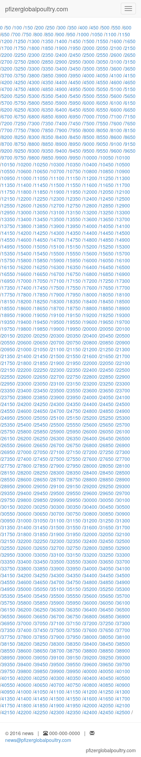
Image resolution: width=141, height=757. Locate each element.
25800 (24, 431)
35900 (57, 602)
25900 (57, 431)
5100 (116, 89)
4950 (75, 89)
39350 (8, 664)
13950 (74, 226)
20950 (8, 349)
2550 (102, 54)
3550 (102, 68)
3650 (130, 68)
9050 (102, 143)
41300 (123, 691)
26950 (8, 452)
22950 (8, 383)
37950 (74, 636)
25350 (8, 424)
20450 (107, 335)
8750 (20, 143)
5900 (61, 102)
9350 (47, 150)
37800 (24, 636)
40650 (41, 684)
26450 (107, 438)
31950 (74, 534)
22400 (90, 369)
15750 (8, 260)
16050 (107, 260)
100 (18, 27)
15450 (41, 253)
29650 (107, 493)
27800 (24, 465)
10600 (24, 171)
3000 (89, 61)
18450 (107, 301)
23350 (8, 390)
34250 (41, 575)
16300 (57, 267)
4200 (6, 82)
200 (40, 27)
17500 (57, 287)
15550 (74, 253)
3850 (47, 75)
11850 (41, 191)
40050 (107, 671)
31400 (24, 527)
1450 (75, 41)
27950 (74, 465)
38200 (24, 643)
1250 (20, 41)
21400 (24, 356)
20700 (57, 342)
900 (60, 34)
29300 (123, 486)
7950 (75, 130)
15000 (24, 246)
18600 (24, 308)
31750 (8, 534)
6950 (75, 116)
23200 (90, 383)
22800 (90, 376)
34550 (8, 582)
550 (116, 27)
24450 (107, 404)
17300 (123, 280)
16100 (123, 260)
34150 (8, 575)
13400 (24, 219)
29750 (8, 499)
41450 (41, 698)
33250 (107, 554)
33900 (57, 568)
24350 (74, 404)
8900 (61, 143)
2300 (34, 54)
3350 (47, 68)
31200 (90, 520)
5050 (102, 89)
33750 (8, 568)
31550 (74, 527)
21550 (74, 356)
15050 (41, 246)
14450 (107, 232)
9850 (47, 157)
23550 (74, 390)
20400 (90, 335)
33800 (24, 568)
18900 (123, 308)
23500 (57, 390)
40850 (107, 684)
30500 (123, 506)
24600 (24, 410)
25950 (74, 431)
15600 (90, 253)
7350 (47, 123)
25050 (41, 417)
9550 (102, 150)
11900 (57, 191)
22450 (107, 369)
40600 (24, 684)
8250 (20, 137)
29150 (74, 486)
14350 (74, 232)
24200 (24, 404)
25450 (41, 424)
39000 (24, 657)
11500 (57, 184)
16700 (57, 273)
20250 (41, 335)
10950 (8, 178)
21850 (41, 362)
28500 (123, 472)
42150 (8, 712)
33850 (41, 568)
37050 (41, 623)
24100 (123, 397)
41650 (107, 698)
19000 (24, 315)
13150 (74, 212)
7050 (102, 116)
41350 (8, 698)
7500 (89, 123)
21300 (123, 349)
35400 (24, 595)
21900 (57, 362)
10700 (57, 171)
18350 (74, 301)
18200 (24, 301)
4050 (102, 75)
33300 (123, 554)
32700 (57, 547)
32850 (107, 547)
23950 (74, 397)
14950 (8, 246)
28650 (41, 479)
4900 (61, 89)
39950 (74, 671)
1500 (89, 41)
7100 (116, 116)
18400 (90, 301)
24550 (8, 410)
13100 (57, 212)
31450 (41, 527)
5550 (102, 95)
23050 (41, 383)
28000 (90, 465)
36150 (8, 609)
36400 (90, 609)
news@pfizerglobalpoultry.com (38, 739)
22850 (107, 376)
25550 (74, 424)
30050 (107, 499)
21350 (8, 356)
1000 (83, 34)
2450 (75, 54)
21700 (123, 356)
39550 (74, 664)
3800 (34, 75)
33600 (90, 561)
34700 (57, 582)
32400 (90, 541)
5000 (89, 89)
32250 (41, 541)
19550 (74, 321)
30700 (57, 513)
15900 (57, 260)
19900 (57, 328)
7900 (61, 130)
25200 (90, 417)
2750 (20, 61)
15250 (107, 246)
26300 (57, 438)
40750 (74, 684)
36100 (123, 602)
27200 (90, 452)
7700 (6, 130)
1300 (34, 41)
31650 (107, 527)
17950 (74, 294)
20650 (41, 342)
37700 (123, 630)
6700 (6, 116)
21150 (74, 349)
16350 (74, 267)
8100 (116, 130)
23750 (8, 397)
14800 (90, 239)
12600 (24, 205)
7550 (102, 123)
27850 (41, 465)
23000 (24, 383)
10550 (8, 171)
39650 (107, 664)
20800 (90, 342)
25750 (8, 431)
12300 (57, 198)
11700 (123, 184)
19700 (123, 321)
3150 (130, 61)
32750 (74, 547)
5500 (89, 95)
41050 (41, 691)
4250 (20, 82)
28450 (107, 472)
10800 (90, 171)
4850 (47, 89)
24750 (74, 410)
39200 (90, 657)
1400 (61, 41)
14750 (74, 239)
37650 (107, 630)
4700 (6, 89)
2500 (89, 54)
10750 (74, 171)
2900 (61, 61)
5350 (47, 95)
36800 (90, 616)
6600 (116, 109)
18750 (74, 308)
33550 (74, 561)
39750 (8, 671)
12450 (107, 198)
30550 (8, 513)
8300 (34, 137)
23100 (57, 383)
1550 (102, 41)
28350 (74, 472)
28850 (107, 479)
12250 (41, 198)
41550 (74, 698)
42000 (90, 705)
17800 (24, 294)
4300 (34, 82)
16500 (123, 267)
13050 (41, 212)
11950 (74, 191)
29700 (123, 493)
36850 (107, 616)
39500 (57, 664)
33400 (24, 561)
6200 (6, 109)
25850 (41, 431)
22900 (123, 376)
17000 (24, 280)
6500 (89, 109)
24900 (123, 410)
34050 (107, 568)
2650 (130, 54)
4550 (102, 82)
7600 (116, 123)
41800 (24, 705)
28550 (8, 479)
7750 (20, 130)
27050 (41, 452)
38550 (8, 650)
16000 (90, 260)
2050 (102, 48)
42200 (24, 712)
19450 (41, 321)
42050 (107, 705)
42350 (74, 712)
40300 (57, 677)
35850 (41, 602)
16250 (41, 267)
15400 (24, 253)
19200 (90, 315)
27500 (57, 458)
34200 (24, 575)
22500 (123, 369)
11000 (24, 178)
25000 (24, 417)
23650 (107, 390)
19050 (41, 315)
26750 (74, 445)
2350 (47, 54)
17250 (107, 280)
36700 (57, 616)
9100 (116, 143)
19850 (41, 328)
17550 (74, 287)
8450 (75, 137)
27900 (57, 465)
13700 (123, 219)
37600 (90, 630)
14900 (123, 239)
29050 (41, 486)
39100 (57, 657)
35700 (123, 595)
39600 (90, 664)
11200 (90, 178)
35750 (8, 602)
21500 (57, 356)
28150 (8, 472)
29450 (41, 493)
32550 (8, 547)
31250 (107, 520)
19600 (90, 321)
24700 (57, 410)
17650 (107, 287)
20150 (8, 335)
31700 (123, 527)
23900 (57, 397)
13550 (74, 219)
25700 (123, 424)
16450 (107, 267)
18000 (90, 294)
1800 (34, 48)
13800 (24, 226)
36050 (107, 602)
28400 (90, 472)
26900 (123, 445)
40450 (107, 677)
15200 (90, 246)
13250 (107, 212)
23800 (24, 397)
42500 (123, 712)
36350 (74, 609)
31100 (57, 520)
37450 (41, 630)
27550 (74, 458)
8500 (89, 137)
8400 (61, 137)
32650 (41, 547)
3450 (75, 68)
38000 (90, 636)
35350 (8, 595)
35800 (24, 602)
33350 (8, 561)
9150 (130, 143)
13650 (107, 219)
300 (61, 27)
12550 (8, 205)
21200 (90, 349)
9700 (6, 157)
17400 (24, 287)
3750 (20, 75)
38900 (123, 650)
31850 (41, 534)
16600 (24, 273)
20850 (107, 342)
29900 (57, 499)
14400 (90, 232)
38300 (57, 643)
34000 (90, 568)
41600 (90, 698)
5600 (116, 95)
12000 (90, 191)
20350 (74, 335)
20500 (123, 335)
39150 (74, 657)
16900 (123, 273)
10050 (107, 157)
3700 (6, 75)
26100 (123, 431)
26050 (107, 431)
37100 (57, 623)
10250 (41, 164)
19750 (8, 328)
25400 (24, 424)
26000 (90, 431)
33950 (74, 568)
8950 (75, 143)
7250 (20, 123)
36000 (90, 602)
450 (94, 27)
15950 (74, 260)
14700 (57, 239)
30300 (57, 506)
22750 (74, 376)
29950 (74, 499)
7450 (75, 123)
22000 (90, 362)
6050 (102, 102)
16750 (74, 273)
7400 (61, 123)
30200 (24, 506)
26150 (8, 438)
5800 (34, 102)
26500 (123, 438)
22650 (41, 376)
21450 (41, 356)
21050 (41, 349)
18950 (8, 315)
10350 (74, 164)
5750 (20, 102)
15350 (8, 253)
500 (105, 27)
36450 (107, 609)
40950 (8, 691)
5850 (47, 102)
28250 (41, 472)
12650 (41, 205)
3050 (102, 61)
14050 (107, 226)
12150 (8, 198)
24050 (107, 397)
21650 (107, 356)
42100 (123, 705)
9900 (61, 157)
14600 (24, 239)
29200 (90, 486)
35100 (57, 588)
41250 (107, 691)
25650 (107, 424)
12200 (24, 198)
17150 (74, 280)
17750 (8, 294)
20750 (74, 342)
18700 (57, 308)
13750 (8, 226)
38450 (107, 643)
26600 (24, 445)
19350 (8, 321)
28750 (74, 479)
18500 (123, 301)
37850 (41, 636)
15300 (123, 246)
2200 (6, 54)
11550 (74, 184)
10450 (107, 164)
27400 (24, 458)
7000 (89, 116)
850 (49, 34)
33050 (41, 554)
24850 (107, 410)
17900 (57, 294)
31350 (8, 527)
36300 (57, 609)
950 (71, 34)
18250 (41, 301)
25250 (107, 417)
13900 (57, 226)
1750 (20, 48)
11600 (90, 184)
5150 (130, 89)
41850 (41, 705)
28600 (24, 479)
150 (29, 27)
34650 (41, 582)
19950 (74, 328)
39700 (123, 664)
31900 (57, 534)
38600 (24, 650)
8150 (130, 130)
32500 (123, 541)
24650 (41, 410)
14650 (41, 239)
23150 (74, 383)
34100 (123, 568)
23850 (41, 397)
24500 (123, 404)
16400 (90, 267)
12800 (90, 205)
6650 (130, 109)
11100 (57, 178)
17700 (123, 287)
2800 (34, 61)
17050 (41, 280)
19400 (24, 321)
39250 (107, 657)
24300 (57, 404)
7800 (34, 130)
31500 (57, 527)
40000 (90, 671)
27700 (123, 458)
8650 (130, 137)
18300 (57, 301)
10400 (90, 164)
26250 (41, 438)
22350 (74, 369)
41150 (74, 691)
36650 (41, 616)
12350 (74, 198)
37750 (8, 636)
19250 (107, 315)
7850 (47, 130)
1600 (116, 41)
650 (5, 34)
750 (27, 34)
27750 (8, 465)
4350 (47, 82)
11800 (24, 191)
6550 (102, 109)
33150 (74, 554)
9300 (34, 150)
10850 (107, 171)
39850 (41, 671)
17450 (41, 287)
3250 (20, 68)
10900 (123, 171)
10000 (90, 157)
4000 (89, 75)
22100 (123, 362)
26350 (74, 438)
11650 (107, 184)
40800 (90, 684)
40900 (123, 684)
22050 (107, 362)
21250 (107, 349)
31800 (24, 534)
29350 (8, 493)
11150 (74, 178)
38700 (57, 650)
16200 (24, 267)
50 (8, 27)
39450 (41, 664)
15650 (107, 253)
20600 (24, 342)
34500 (123, 575)
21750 (8, 362)
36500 (123, 609)
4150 (130, 75)
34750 (74, 582)
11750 (8, 191)
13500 (57, 219)
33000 (24, 554)
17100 (57, 280)
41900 (57, 705)
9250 (20, 150)
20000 (90, 328)
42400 (90, 712)
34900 (123, 582)
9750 (20, 157)
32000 (90, 534)
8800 (34, 143)
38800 (90, 650)
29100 (57, 486)
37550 (74, 630)
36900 (123, 616)
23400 (24, 390)
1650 (130, 41)
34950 (8, 588)
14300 (57, 232)
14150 (8, 232)
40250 (41, 677)
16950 (8, 280)
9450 (75, 150)
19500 (57, 321)
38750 (74, 650)
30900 (123, 513)
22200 (24, 369)
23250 (107, 383)
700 (16, 34)
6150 (130, 102)
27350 (8, 458)
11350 (8, 184)
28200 (24, 472)
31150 (74, 520)
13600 (90, 219)
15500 (57, 253)
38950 (8, 657)
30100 (123, 499)
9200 (6, 150)
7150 (130, 116)
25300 (123, 417)
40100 (123, 671)
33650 (107, 561)
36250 (41, 609)
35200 (90, 588)
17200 (90, 280)
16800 (90, 273)
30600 (24, 513)
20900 (123, 342)
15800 (24, 260)
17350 (8, 287)
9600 (116, 150)
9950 (75, 157)
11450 (41, 184)
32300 (57, 541)
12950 (8, 212)
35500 (57, 595)
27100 (57, 452)
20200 (24, 335)
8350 (47, 137)
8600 (116, 137)
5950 (75, 102)
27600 (90, 458)
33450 (41, 561)
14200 (24, 232)
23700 (123, 390)
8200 (6, 137)
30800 (90, 513)
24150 (8, 404)
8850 (47, 143)
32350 (74, 541)
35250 (107, 588)
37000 (24, 623)
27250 (107, 452)
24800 (90, 410)
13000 (24, 212)
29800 (24, 499)
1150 (124, 34)
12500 (123, 198)
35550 (74, 595)
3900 (61, 75)
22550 (8, 376)
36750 (74, 616)
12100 (123, 191)
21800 (24, 362)
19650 (107, 321)
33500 (57, 561)
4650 (130, 82)
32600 (24, 547)
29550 (74, 493)
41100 (57, 691)
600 (127, 27)
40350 (74, 677)
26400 (90, 438)
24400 (90, 404)
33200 (90, 554)
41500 (57, 698)
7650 (130, 123)
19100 (57, 315)
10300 (57, 164)
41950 (74, 705)
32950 (8, 554)
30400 (90, 506)
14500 (123, 232)
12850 (107, 205)
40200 (24, 677)
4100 (116, 75)
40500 (123, 677)
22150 (8, 369)
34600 (24, 582)
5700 (6, 102)
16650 (41, 273)
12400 (90, 198)
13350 (8, 219)
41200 (90, 691)
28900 (123, 479)
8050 (102, 130)
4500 (89, 82)
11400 (24, 184)
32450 (107, 541)
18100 (123, 294)
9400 (61, 150)
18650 (41, 308)
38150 (8, 643)
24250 (41, 404)
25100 (57, 417)
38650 (41, 650)
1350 (47, 41)
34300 (57, 575)
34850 (107, 582)
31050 (41, 520)
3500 (89, 68)
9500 (89, 150)
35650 (107, 595)
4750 (20, 89)
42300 (57, 712)
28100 (123, 465)
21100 (57, 349)
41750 (8, 705)
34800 (90, 582)
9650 (130, 150)
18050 (107, 294)
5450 (75, 95)
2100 (116, 48)
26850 (107, 445)
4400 (61, 82)
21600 (90, 356)
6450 (75, 109)
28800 (90, 479)
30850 (107, 513)
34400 (90, 575)
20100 (123, 328)
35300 (123, 588)
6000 (89, 102)
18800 (90, 308)
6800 (34, 116)
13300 (123, 212)
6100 (116, 102)
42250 (41, 712)
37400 (24, 630)
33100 (57, 554)
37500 (57, 630)
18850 (107, 308)
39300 (123, 657)
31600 (90, 527)
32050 (107, 534)
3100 (116, 61)
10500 (123, 164)
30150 (8, 506)
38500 (123, 643)
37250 (107, 623)
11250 (107, 178)
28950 (8, 486)
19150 (74, 315)
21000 (24, 349)
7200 (6, 123)
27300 (123, 452)
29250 (107, 486)
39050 (41, 657)
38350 (74, 643)
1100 (110, 34)
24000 (90, 397)
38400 (90, 643)
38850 (107, 650)
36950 (8, 623)
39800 (24, 671)
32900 (123, 547)
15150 (74, 246)
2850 (47, 61)
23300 (123, 383)
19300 (123, 315)
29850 (41, 499)
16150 (8, 267)
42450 (107, 712)
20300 (57, 335)
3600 (116, 68)
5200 (6, 95)
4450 (75, 82)
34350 (74, 575)
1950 (75, 48)
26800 (90, 445)
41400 (24, 698)
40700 (57, 684)
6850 (47, 116)
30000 (90, 499)
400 (83, 27)
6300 (34, 109)
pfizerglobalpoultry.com (36, 8)
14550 (8, 239)
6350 (47, 109)
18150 (8, 301)
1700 (6, 48)
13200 (90, 212)
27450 (41, 458)
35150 (74, 588)
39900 (57, 671)
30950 (8, 520)
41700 (123, 698)
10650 (41, 171)
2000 (89, 48)
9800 (34, 157)
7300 (34, 123)
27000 (24, 452)
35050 (41, 588)
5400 (61, 95)
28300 (57, 472)
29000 (24, 486)
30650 (41, 513)
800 (38, 34)
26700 (57, 445)
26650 (41, 445)
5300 (34, 95)
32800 (90, 547)
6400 (61, 109)
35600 (90, 595)
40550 (8, 684)
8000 (89, 130)
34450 (107, 575)
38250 (41, 643)
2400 (61, 54)
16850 (107, 273)
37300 (123, 623)
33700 (123, 561)
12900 (123, 205)
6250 (20, 109)
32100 (123, 534)
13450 (41, 219)
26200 (24, 438)
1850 (47, 48)
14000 (90, 226)
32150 (8, 541)
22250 (41, 369)
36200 (24, 609)
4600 (116, 82)
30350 (74, 506)
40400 (90, 677)
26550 (8, 445)
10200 (24, 164)
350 (72, 27)
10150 (8, 164)
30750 (74, 513)
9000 (89, 143)
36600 (24, 616)
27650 (107, 458)
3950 (75, 75)
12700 (57, 205)
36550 (8, 616)
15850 (41, 260)
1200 (6, 41)
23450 (41, 390)
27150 (74, 452)
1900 (61, 48)
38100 (123, 636)
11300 (123, 178)
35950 (74, 602)
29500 (57, 493)
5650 (130, 95)
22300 (57, 369)
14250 (41, 232)
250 (51, 27)
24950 (8, 417)
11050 (41, 178)
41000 (24, 691)
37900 (57, 636)
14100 (123, 226)
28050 (107, 465)
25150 (74, 417)
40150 (8, 677)
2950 (75, 61)
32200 (24, 541)
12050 (107, 191)
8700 (6, 143)
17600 (90, 287)
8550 (102, 137)
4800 (34, 89)
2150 (130, 48)
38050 (107, 636)
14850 (107, 239)
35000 (24, 588)
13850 (41, 226)
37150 (74, 623)
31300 (123, 520)
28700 (57, 479)
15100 (57, 246)
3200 (6, 68)
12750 (74, 205)
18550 (8, 308)
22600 (24, 376)
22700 (57, 376)
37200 (90, 623)
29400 (24, 493)
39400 (24, 664)
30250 (41, 506)
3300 (34, 68)
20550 (8, 342)
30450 (107, 506)
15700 (123, 253)
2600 (116, 54)
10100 (123, 157)
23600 (90, 390)
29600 (90, 493)
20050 (107, 328)
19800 (24, 328)
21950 (74, 362)
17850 (41, 294)
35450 (41, 595)
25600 (90, 424)
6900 (61, 116)
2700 (6, 61)
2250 (20, 54)
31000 (24, 520)
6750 (20, 116)
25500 (57, 424)
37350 (8, 630)
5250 (20, 95)
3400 (61, 68)
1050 (97, 34)
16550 (8, 273)
